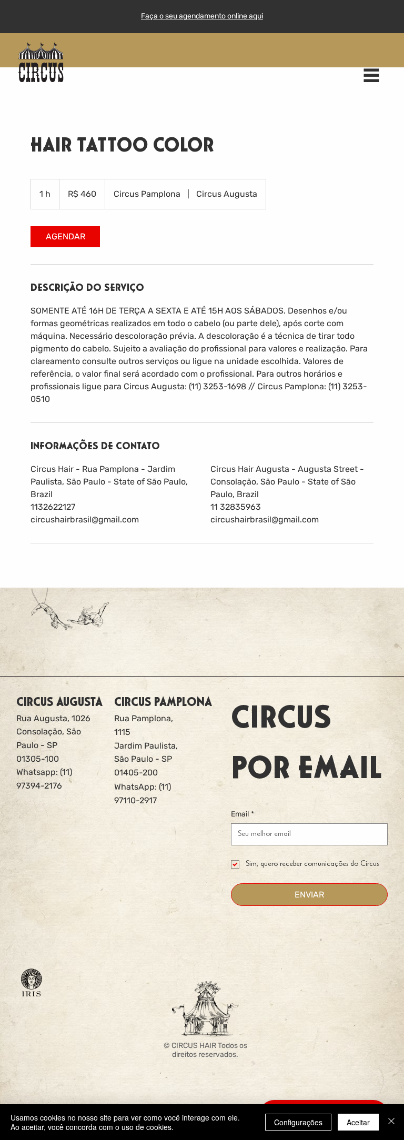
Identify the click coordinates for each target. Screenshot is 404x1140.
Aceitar (358, 1122)
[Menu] (371, 75)
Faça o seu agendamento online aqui (202, 16)
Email (242, 814)
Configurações (298, 1122)
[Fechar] (391, 1122)
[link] (65, 236)
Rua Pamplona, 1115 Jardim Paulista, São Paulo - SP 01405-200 (146, 745)
